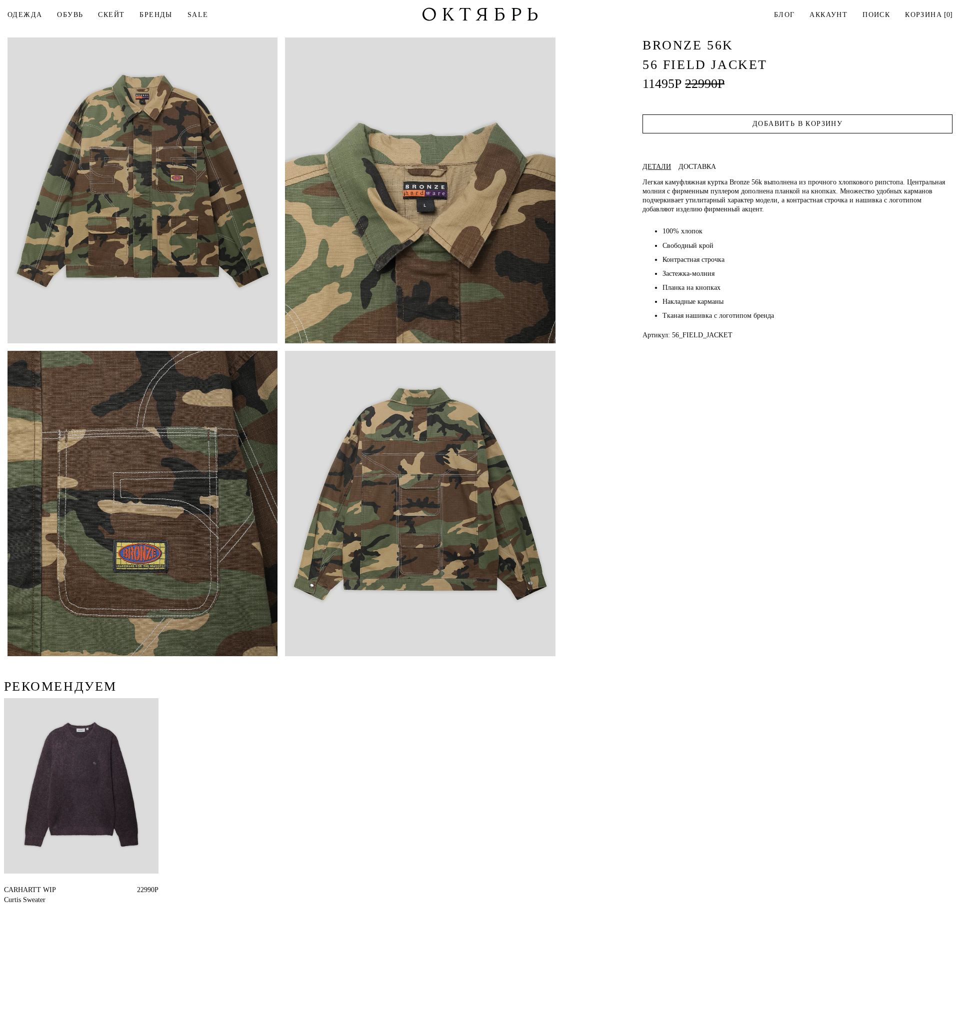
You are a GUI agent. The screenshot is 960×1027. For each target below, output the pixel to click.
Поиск (876, 14)
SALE (198, 14)
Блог (784, 14)
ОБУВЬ (70, 14)
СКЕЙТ (111, 14)
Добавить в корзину (797, 123)
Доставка (697, 166)
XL (27, 890)
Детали (656, 166)
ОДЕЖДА (25, 14)
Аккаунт (829, 14)
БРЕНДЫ (156, 14)
